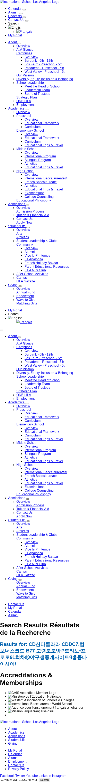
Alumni (13, 12)
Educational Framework (42, 123)
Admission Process (30, 211)
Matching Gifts (26, 303)
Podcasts (15, 16)
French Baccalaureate (41, 182)
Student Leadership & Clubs (36, 241)
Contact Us (16, 19)
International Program (40, 156)
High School (25, 171)
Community (24, 244)
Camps (21, 277)
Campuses (24, 53)
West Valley (45, 71)
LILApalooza (34, 259)
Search (44, 779)
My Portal (15, 35)
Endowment (25, 296)
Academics (16, 732)
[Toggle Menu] (1, 330)
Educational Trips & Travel (44, 145)
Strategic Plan (26, 97)
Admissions (16, 736)
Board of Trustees (37, 93)
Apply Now (24, 222)
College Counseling (39, 196)
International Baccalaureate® (46, 178)
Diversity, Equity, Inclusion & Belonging (44, 79)
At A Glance (24, 49)
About (12, 729)
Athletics (31, 163)
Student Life (17, 740)
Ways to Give (25, 299)
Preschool (23, 115)
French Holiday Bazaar (41, 263)
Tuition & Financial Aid (32, 215)
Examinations (34, 193)
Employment (25, 104)
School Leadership (30, 82)
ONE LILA (23, 101)
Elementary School (30, 130)
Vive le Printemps (37, 255)
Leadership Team (37, 90)
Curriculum (33, 127)
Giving (13, 743)
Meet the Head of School (42, 86)
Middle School (26, 149)
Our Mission (25, 75)
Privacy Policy (18, 769)
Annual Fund (25, 292)
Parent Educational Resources (47, 266)
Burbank (39, 60)
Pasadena (44, 68)
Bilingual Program (38, 160)
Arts (19, 233)
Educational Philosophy (33, 200)
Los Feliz (43, 64)
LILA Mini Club (35, 270)
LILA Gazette (25, 281)
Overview (23, 46)
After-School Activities (32, 274)
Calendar (15, 8)
